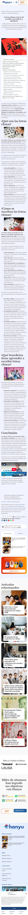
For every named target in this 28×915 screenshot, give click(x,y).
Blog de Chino (6, 855)
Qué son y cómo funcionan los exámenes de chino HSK (12, 72)
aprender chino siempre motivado (16, 508)
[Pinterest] (9, 520)
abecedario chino (6, 157)
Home (3, 11)
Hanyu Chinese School (9, 450)
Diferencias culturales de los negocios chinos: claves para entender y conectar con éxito (14, 82)
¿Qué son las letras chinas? (10, 61)
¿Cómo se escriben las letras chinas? (13, 63)
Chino (7, 11)
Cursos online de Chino (7, 869)
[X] (4, 520)
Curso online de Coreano (6, 879)
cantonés (18, 143)
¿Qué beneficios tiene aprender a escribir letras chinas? (12, 65)
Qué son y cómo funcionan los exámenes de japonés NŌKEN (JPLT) (18, 539)
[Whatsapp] (11, 520)
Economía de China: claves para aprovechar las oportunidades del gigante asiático (13, 87)
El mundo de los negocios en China (13, 75)
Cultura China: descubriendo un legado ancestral (12, 91)
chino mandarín (5, 143)
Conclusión (5, 68)
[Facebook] (2, 520)
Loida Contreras (8, 525)
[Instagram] (13, 520)
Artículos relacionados (9, 70)
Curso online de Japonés (6, 874)
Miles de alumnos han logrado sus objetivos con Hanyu (12, 97)
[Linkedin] (7, 520)
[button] (26, 893)
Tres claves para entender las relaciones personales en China (12, 77)
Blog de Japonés (7, 858)
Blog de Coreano (7, 861)
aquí (14, 158)
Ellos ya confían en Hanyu (10, 94)
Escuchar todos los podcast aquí (10, 501)
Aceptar (14, 908)
